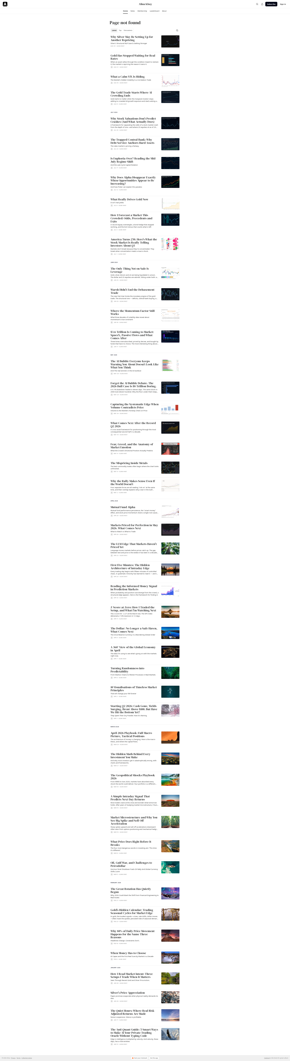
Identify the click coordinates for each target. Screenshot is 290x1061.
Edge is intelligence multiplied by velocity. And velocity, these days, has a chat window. (134, 1040)
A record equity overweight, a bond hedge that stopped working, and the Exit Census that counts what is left (132, 225)
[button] (125, 11)
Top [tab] (120, 30)
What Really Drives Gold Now (129, 199)
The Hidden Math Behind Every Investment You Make (130, 756)
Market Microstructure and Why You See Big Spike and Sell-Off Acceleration (134, 820)
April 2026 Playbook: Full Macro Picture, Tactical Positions (131, 734)
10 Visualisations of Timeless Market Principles (134, 689)
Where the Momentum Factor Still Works (133, 312)
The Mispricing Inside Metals (129, 463)
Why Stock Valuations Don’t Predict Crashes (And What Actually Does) (133, 120)
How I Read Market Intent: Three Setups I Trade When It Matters (132, 975)
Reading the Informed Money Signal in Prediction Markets (134, 588)
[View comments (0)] (127, 107)
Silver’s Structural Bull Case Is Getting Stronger (129, 43)
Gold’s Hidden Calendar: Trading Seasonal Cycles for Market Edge (132, 911)
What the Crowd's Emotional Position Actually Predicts (132, 450)
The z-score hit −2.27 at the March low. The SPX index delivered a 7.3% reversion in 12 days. (131, 614)
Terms (19, 1058)
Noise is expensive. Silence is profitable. (126, 1017)
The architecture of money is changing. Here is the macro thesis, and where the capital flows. (133, 740)
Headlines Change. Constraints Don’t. (125, 940)
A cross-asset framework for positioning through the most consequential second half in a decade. (133, 430)
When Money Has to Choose (128, 953)
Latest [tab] (114, 30)
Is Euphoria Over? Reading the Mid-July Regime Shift (133, 160)
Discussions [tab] (128, 30)
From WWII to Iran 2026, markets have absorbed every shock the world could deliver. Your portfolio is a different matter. (133, 782)
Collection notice (27, 1058)
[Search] (257, 4)
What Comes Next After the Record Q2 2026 (133, 425)
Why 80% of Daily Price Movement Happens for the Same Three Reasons (133, 934)
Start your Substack (140, 1058)
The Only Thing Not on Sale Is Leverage (130, 270)
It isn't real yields (117, 202)
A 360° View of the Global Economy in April (133, 649)
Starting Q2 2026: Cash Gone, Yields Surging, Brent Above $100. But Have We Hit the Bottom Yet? (134, 709)
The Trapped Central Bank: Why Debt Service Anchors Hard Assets (132, 141)
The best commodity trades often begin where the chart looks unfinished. (135, 467)
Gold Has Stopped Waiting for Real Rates (133, 57)
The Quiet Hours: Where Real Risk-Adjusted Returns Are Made (133, 1012)
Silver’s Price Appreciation (128, 992)
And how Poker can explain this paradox (126, 187)
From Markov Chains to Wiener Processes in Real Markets (133, 675)
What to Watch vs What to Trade (123, 531)
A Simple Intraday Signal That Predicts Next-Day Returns (130, 798)
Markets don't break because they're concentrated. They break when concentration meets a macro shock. (132, 250)
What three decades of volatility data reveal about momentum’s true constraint (130, 318)
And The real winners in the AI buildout (126, 371)
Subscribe (271, 4)
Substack (267, 1058)
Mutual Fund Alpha (123, 507)
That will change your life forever (123, 693)
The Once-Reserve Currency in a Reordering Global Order (133, 635)
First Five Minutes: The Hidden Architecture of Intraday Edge (130, 567)
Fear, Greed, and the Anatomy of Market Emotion (132, 446)
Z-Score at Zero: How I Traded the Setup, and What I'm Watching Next (133, 609)
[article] (145, 42)
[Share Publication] (262, 4)
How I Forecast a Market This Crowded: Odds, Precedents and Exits (131, 218)
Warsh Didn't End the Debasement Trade (132, 291)
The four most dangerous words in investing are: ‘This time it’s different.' (134, 849)
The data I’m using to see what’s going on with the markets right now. (134, 654)
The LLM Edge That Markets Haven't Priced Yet (134, 545)
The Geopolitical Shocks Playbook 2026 (133, 777)
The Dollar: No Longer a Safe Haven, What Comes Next (134, 630)
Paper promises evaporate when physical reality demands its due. (134, 997)
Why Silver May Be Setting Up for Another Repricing (132, 38)
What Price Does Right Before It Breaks (131, 843)
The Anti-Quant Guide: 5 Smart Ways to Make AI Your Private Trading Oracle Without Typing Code (134, 1032)
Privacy (13, 1058)
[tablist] (122, 30)
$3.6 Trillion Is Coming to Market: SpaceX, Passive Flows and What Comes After (132, 335)
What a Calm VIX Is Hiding (128, 76)
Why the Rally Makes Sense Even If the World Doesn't (133, 483)
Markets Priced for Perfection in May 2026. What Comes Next (134, 527)
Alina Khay (120, 46)
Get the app (154, 1058)
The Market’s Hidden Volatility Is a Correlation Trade (131, 80)
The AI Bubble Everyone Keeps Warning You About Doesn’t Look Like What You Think (135, 364)
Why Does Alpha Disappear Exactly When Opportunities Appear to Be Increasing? (133, 180)
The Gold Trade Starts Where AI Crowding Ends (131, 94)
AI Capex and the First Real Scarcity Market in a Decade (132, 956)
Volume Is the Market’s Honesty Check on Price (129, 410)
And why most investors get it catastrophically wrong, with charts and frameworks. (133, 761)
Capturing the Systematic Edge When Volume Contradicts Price (135, 406)
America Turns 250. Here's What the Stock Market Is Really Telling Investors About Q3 (134, 242)
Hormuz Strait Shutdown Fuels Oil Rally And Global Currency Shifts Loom (134, 870)
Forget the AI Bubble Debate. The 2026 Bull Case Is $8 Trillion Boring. (133, 385)
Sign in (283, 4)
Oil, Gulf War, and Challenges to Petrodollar (131, 864)
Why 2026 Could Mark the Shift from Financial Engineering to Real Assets (135, 896)
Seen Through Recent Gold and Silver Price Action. (130, 980)
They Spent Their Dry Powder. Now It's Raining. (129, 715)
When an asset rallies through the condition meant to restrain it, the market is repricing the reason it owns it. (134, 63)
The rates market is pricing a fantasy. (125, 146)
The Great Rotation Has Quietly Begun (131, 890)
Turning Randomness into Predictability (127, 670)
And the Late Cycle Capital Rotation (124, 165)
